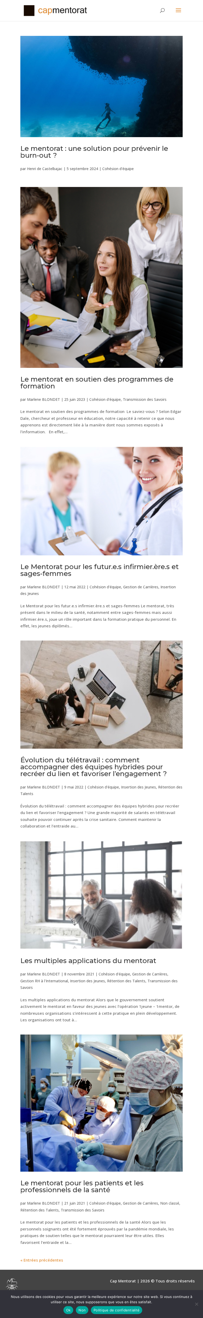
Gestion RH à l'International (44, 980)
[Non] (196, 1304)
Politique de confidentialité (117, 1310)
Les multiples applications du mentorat (88, 960)
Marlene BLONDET (43, 399)
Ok (68, 1310)
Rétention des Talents (126, 980)
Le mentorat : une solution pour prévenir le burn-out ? (94, 152)
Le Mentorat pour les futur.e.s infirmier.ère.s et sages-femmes (99, 570)
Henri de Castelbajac (44, 168)
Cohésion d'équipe (118, 168)
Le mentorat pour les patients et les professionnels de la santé (82, 1186)
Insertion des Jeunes (138, 787)
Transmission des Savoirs (145, 399)
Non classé (169, 1203)
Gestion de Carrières (140, 586)
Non (82, 1310)
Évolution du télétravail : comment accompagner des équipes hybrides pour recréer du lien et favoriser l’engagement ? (93, 767)
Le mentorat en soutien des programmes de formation (96, 382)
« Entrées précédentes (41, 1260)
